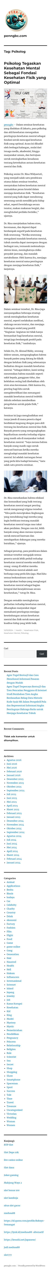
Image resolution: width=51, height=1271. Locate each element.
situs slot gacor (12, 1205)
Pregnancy (12, 1037)
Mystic (10, 1026)
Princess (11, 1041)
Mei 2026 (12, 767)
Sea (8, 1060)
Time (9, 1098)
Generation (13, 954)
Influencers (13, 977)
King (9, 1015)
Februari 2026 (14, 771)
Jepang (10, 992)
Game (10, 943)
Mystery (11, 1022)
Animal (10, 882)
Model (10, 1018)
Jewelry (11, 996)
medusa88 (9, 1213)
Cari (6, 648)
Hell (9, 969)
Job (8, 999)
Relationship (13, 1045)
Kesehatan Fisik (31, 630)
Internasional (14, 980)
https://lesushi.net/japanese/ (20, 1239)
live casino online (13, 1160)
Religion (11, 1049)
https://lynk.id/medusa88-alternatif (24, 1232)
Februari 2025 (14, 813)
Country (11, 912)
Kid (8, 1011)
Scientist (11, 1056)
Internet (11, 984)
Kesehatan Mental (12, 633)
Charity (11, 908)
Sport (10, 1087)
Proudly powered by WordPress (31, 1266)
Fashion (11, 927)
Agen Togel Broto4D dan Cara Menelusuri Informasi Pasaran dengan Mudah (23, 679)
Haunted (11, 962)
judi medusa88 (12, 1247)
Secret (10, 1064)
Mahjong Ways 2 (13, 1182)
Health (19, 630)
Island (10, 988)
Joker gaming (11, 1175)
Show (10, 1075)
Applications (13, 886)
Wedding (11, 1117)
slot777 (8, 1255)
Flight (10, 935)
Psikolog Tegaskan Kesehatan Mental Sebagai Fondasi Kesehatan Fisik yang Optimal (25, 73)
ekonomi (11, 920)
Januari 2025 (13, 817)
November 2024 (15, 824)
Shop (9, 1068)
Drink (10, 916)
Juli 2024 (11, 839)
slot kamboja (11, 1198)
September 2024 (15, 832)
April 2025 (12, 805)
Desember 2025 (15, 779)
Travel (10, 1102)
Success (11, 1091)
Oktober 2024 (14, 828)
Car (8, 901)
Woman (11, 1121)
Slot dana (9, 1167)
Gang (9, 950)
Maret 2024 (13, 855)
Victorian (12, 1113)
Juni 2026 (12, 763)
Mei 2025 (12, 801)
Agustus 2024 (14, 836)
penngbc (8, 124)
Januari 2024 (13, 862)
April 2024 (12, 851)
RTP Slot (8, 1144)
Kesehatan (12, 1007)
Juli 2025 (11, 794)
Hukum (11, 973)
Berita (10, 889)
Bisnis (10, 893)
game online (13, 946)
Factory (11, 924)
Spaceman (12, 1083)
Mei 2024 (12, 847)
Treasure (11, 1106)
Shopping (12, 1072)
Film (9, 931)
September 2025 (15, 790)
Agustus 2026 (14, 760)
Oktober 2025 (14, 786)
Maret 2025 (13, 809)
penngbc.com (15, 36)
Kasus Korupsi (14, 1003)
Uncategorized (14, 1110)
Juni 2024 (12, 843)
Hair (9, 958)
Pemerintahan (14, 1030)
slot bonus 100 (11, 1190)
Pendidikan (13, 1034)
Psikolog (25, 633)
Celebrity (11, 905)
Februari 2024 (14, 858)
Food (9, 939)
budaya (10, 897)
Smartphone (13, 1079)
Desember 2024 (15, 820)
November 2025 (15, 782)
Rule (9, 1053)
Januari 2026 (14, 775)
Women (11, 1125)
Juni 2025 (12, 798)
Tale (9, 1094)
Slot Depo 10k (11, 1152)
